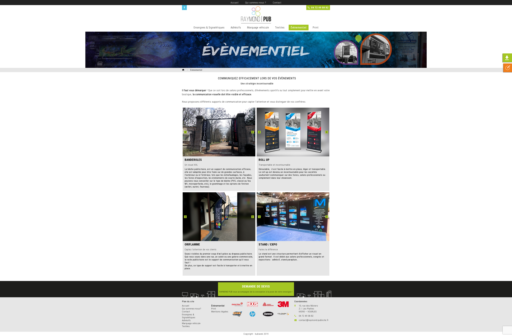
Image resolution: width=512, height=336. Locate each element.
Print (316, 27)
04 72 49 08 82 (320, 7)
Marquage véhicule (258, 27)
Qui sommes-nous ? (255, 2)
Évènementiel (299, 27)
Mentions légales (219, 311)
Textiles (280, 27)
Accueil (235, 2)
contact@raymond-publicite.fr (314, 320)
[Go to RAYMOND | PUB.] (184, 70)
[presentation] (185, 132)
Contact (277, 2)
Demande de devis (256, 286)
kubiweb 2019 (262, 333)
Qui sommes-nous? (191, 308)
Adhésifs (236, 27)
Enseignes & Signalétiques (209, 27)
